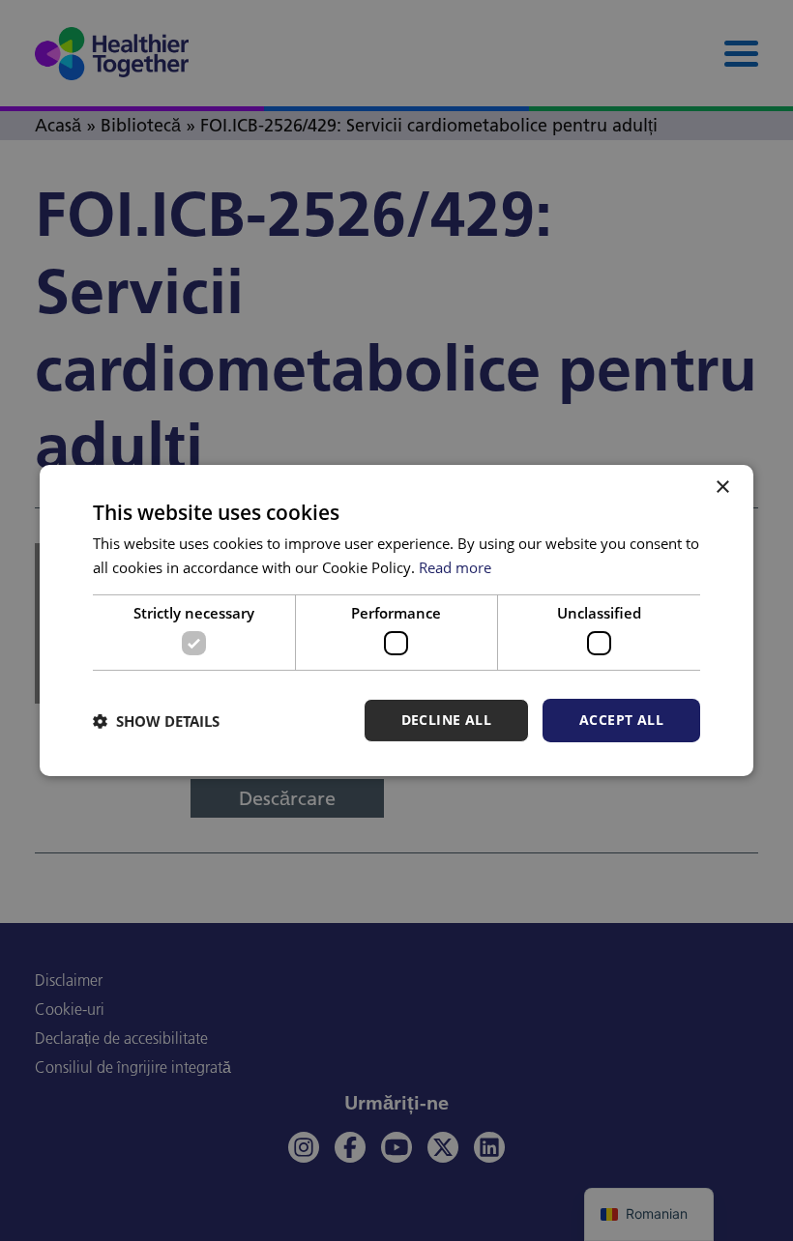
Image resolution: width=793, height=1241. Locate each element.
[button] (156, 721)
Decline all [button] (446, 719)
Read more (455, 567)
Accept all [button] (621, 719)
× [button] (722, 487)
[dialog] (396, 620)
